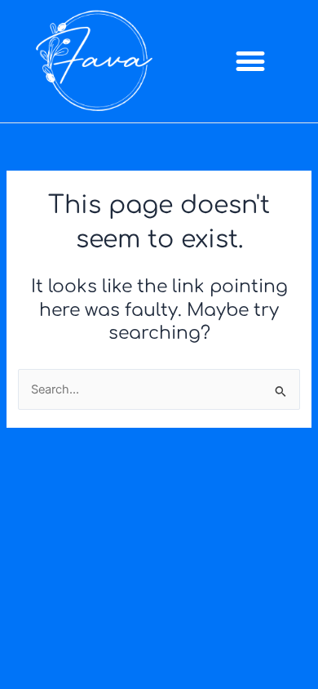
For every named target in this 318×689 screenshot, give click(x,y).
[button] (250, 61)
